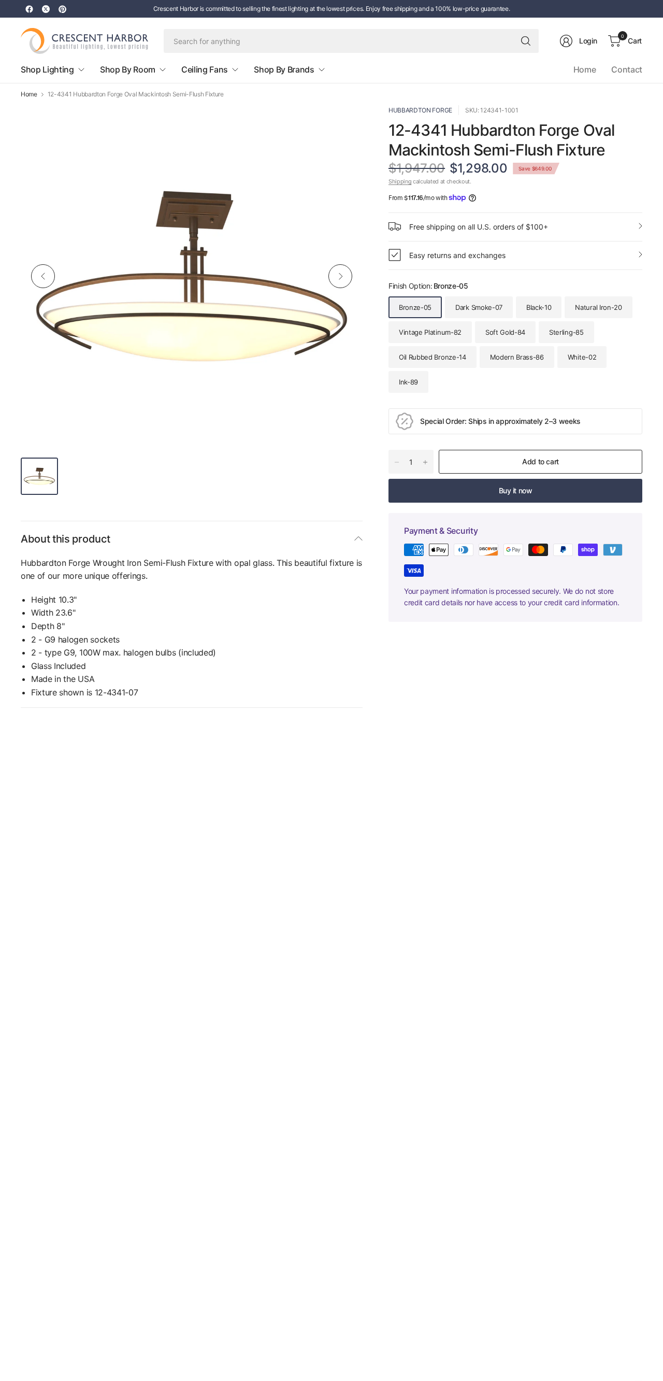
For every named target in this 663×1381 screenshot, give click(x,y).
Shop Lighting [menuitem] (47, 69)
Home (584, 69)
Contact (626, 69)
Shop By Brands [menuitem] (284, 69)
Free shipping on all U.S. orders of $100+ (478, 226)
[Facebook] (29, 9)
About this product (65, 539)
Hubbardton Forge (420, 110)
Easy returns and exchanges (457, 254)
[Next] (340, 276)
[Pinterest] (62, 9)
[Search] (526, 41)
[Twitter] (45, 9)
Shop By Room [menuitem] (127, 69)
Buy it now (515, 490)
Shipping (399, 181)
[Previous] (43, 276)
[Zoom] (343, 125)
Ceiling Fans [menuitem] (204, 69)
